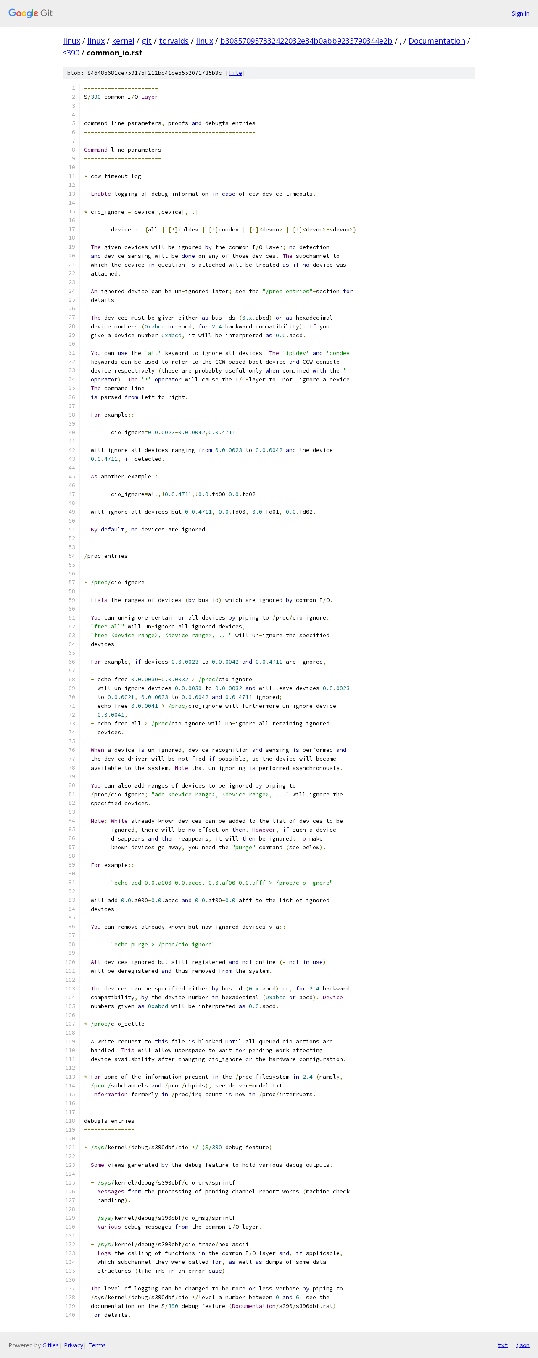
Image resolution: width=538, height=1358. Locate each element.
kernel (123, 41)
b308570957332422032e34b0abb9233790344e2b (306, 41)
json (523, 1345)
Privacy (73, 1345)
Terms (97, 1345)
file (235, 72)
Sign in (521, 13)
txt (503, 1345)
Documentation (437, 41)
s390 (71, 52)
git (147, 41)
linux (71, 41)
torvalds (174, 41)
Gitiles (50, 1345)
